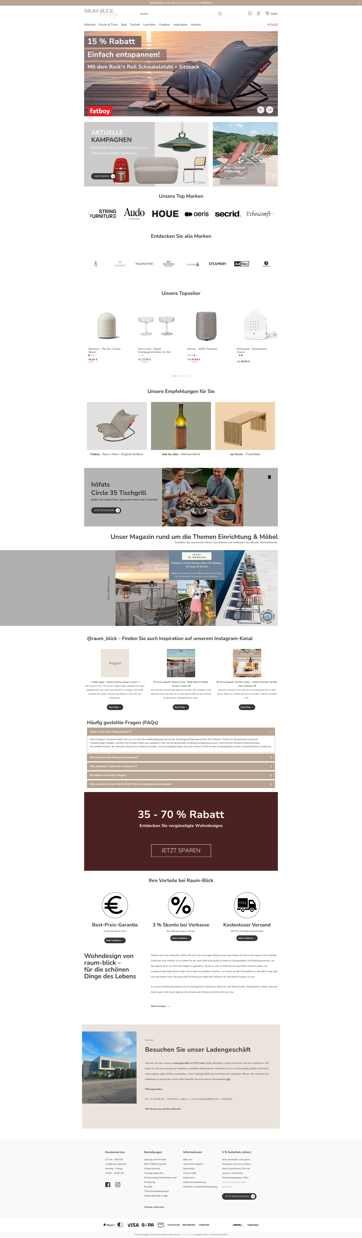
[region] (181, 73)
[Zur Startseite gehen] (107, 14)
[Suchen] (220, 14)
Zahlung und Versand (155, 1159)
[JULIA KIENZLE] (242, 264)
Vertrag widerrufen (154, 1173)
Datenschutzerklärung (194, 1182)
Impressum (189, 1177)
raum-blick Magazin (193, 1164)
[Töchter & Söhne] (144, 264)
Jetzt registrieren (237, 1196)
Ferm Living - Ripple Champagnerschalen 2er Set (154, 350)
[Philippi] (266, 264)
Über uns (187, 1159)
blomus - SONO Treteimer (202, 349)
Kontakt (148, 1186)
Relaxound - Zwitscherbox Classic (252, 350)
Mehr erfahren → (115, 940)
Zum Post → (115, 707)
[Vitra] (196, 214)
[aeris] (103, 214)
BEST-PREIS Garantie (155, 1164)
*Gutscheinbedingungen (156, 1191)
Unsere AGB (189, 1173)
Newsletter (189, 1168)
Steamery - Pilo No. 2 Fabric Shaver (104, 350)
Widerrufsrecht (152, 1168)
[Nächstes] (269, 110)
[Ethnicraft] (165, 214)
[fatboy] (259, 214)
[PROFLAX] (217, 264)
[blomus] (193, 264)
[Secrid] (134, 214)
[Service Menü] (250, 14)
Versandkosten (186, 1234)
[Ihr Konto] (258, 14)
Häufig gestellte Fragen (156, 1195)
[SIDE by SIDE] (95, 264)
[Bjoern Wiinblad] (120, 264)
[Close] (359, 3)
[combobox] (178, 14)
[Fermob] (227, 214)
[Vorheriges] (260, 110)
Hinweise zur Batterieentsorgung (200, 1186)
